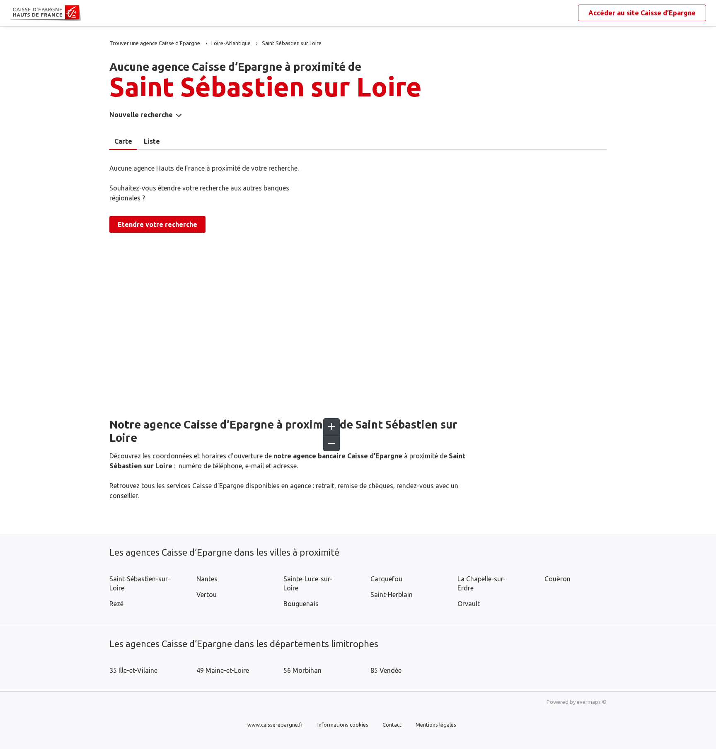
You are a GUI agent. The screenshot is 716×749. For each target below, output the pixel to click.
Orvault (468, 603)
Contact (392, 724)
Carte (123, 141)
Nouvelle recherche (141, 114)
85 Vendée (386, 670)
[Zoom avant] (331, 426)
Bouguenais (301, 603)
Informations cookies (342, 724)
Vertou (206, 594)
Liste (152, 141)
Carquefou (386, 579)
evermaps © (592, 702)
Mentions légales (436, 724)
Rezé (116, 603)
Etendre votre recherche (157, 224)
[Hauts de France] (16, 13)
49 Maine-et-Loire (222, 670)
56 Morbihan (302, 670)
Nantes (207, 579)
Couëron (557, 579)
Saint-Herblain (391, 594)
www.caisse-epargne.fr (275, 724)
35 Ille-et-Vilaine (133, 670)
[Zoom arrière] (331, 443)
